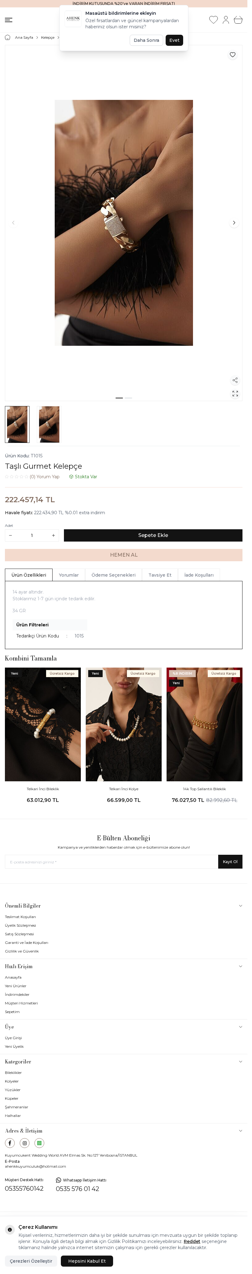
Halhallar (13, 1115)
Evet (174, 40)
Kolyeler (12, 1081)
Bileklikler (13, 1072)
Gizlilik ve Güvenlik (22, 951)
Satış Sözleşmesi (19, 934)
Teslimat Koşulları (20, 916)
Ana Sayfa (24, 37)
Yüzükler (13, 1089)
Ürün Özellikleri (28, 575)
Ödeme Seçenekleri (114, 575)
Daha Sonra (146, 40)
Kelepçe (47, 37)
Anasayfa (13, 977)
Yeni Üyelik (14, 1046)
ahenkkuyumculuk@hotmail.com (35, 1166)
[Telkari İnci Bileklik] (43, 725)
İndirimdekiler (17, 994)
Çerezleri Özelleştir (31, 1261)
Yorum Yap (45, 476)
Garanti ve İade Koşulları (26, 942)
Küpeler (11, 1098)
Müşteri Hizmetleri (21, 1003)
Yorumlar (69, 575)
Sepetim (12, 1011)
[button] (13, 223)
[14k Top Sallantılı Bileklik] (204, 725)
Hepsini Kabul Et (87, 1261)
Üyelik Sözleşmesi (20, 925)
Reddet (192, 1241)
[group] (123, 223)
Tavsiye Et (159, 575)
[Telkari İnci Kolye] (124, 725)
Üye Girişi (13, 1037)
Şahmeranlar (16, 1107)
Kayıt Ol (230, 861)
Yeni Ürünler (15, 986)
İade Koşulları (199, 575)
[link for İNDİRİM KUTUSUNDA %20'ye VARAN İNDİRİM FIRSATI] (123, 3)
